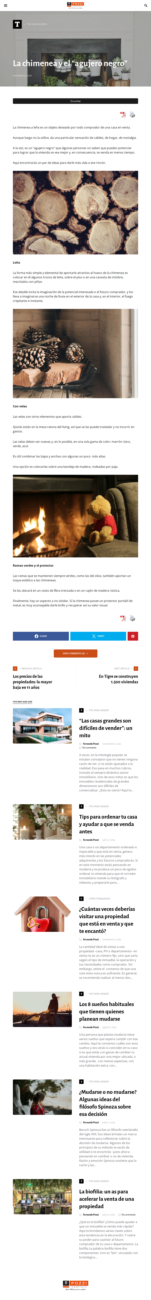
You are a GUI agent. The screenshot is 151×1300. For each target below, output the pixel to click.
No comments (89, 747)
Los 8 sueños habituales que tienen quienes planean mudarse (106, 1011)
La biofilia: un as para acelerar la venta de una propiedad (106, 1199)
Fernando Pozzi (91, 744)
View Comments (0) (74, 653)
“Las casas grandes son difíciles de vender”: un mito (105, 728)
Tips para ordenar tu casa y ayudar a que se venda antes (108, 824)
